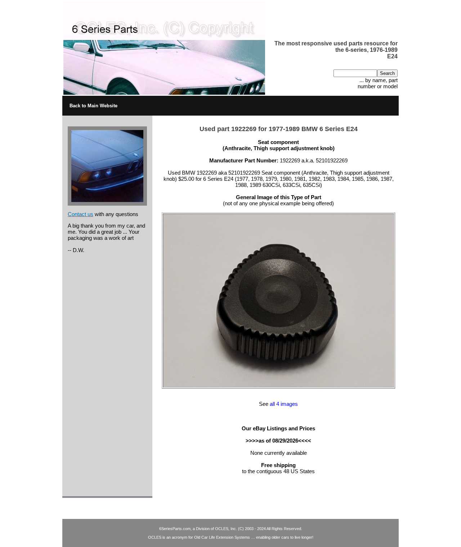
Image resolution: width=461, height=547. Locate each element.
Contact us (80, 214)
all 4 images (284, 404)
